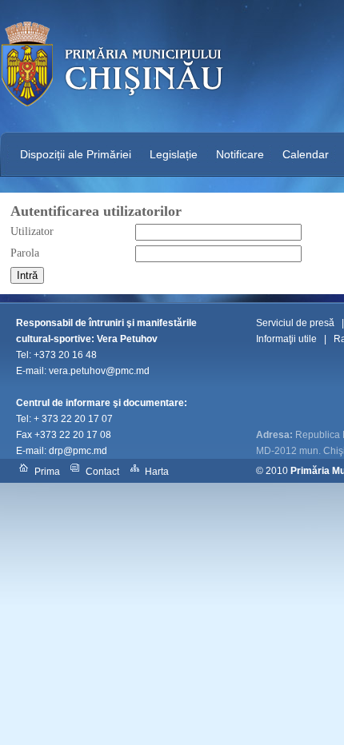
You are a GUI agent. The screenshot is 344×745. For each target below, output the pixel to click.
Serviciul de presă (295, 323)
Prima (47, 471)
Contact (102, 471)
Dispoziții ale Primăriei (75, 154)
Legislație (174, 154)
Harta (157, 471)
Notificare (240, 154)
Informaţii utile (286, 339)
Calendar (305, 154)
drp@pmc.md (78, 450)
